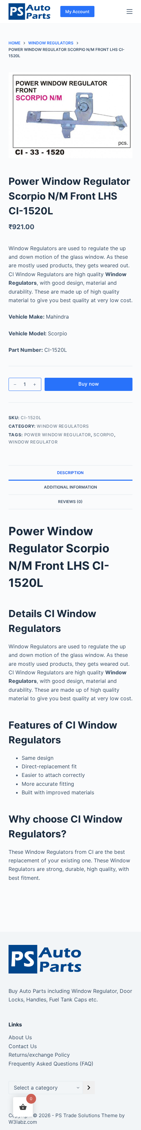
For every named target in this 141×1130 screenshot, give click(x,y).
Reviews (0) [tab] (70, 501)
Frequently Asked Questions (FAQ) (51, 1063)
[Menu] (129, 11)
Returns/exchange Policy (39, 1054)
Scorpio (103, 434)
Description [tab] (70, 472)
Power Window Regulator (57, 434)
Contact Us (23, 1046)
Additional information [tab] (70, 487)
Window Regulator (33, 442)
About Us (20, 1037)
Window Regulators (63, 426)
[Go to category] (89, 1087)
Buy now (88, 384)
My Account (77, 11)
